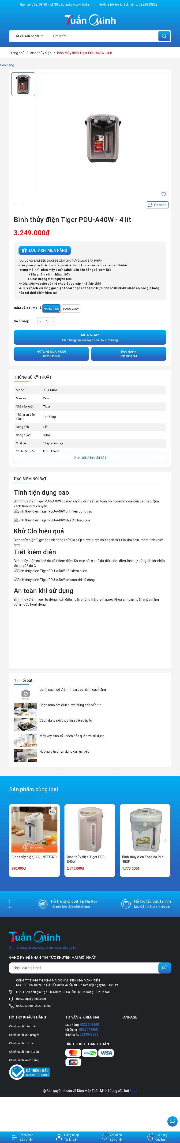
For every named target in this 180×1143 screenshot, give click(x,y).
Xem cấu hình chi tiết (90, 458)
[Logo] (90, 20)
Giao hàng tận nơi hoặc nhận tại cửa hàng (90, 337)
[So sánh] (172, 1121)
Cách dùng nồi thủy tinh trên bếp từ (66, 720)
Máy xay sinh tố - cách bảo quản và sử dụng (72, 736)
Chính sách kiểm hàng (24, 1060)
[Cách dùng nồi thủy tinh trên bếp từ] (25, 724)
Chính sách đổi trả (21, 1043)
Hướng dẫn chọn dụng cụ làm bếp (65, 751)
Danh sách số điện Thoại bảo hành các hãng (73, 689)
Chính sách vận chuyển (24, 1035)
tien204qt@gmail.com (31, 998)
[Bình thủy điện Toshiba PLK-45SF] (145, 830)
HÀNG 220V (71, 308)
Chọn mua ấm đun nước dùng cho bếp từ (70, 705)
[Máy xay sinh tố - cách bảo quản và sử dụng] (25, 740)
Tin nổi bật (23, 680)
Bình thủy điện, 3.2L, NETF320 (33, 857)
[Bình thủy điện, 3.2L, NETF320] (34, 830)
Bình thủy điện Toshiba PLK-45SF (143, 859)
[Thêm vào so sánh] (157, 204)
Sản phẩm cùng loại (33, 789)
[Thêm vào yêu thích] (163, 194)
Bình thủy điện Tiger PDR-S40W (86, 859)
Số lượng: (21, 321)
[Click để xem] (103, 138)
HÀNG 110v (51, 308)
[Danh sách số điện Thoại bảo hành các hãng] (25, 693)
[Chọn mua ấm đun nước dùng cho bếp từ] (25, 709)
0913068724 (128, 354)
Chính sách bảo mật (22, 1026)
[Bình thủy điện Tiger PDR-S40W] (90, 830)
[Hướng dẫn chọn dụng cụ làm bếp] (25, 755)
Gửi (165, 968)
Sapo (133, 1091)
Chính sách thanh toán (24, 1051)
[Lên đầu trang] (172, 1110)
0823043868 (148, 4)
